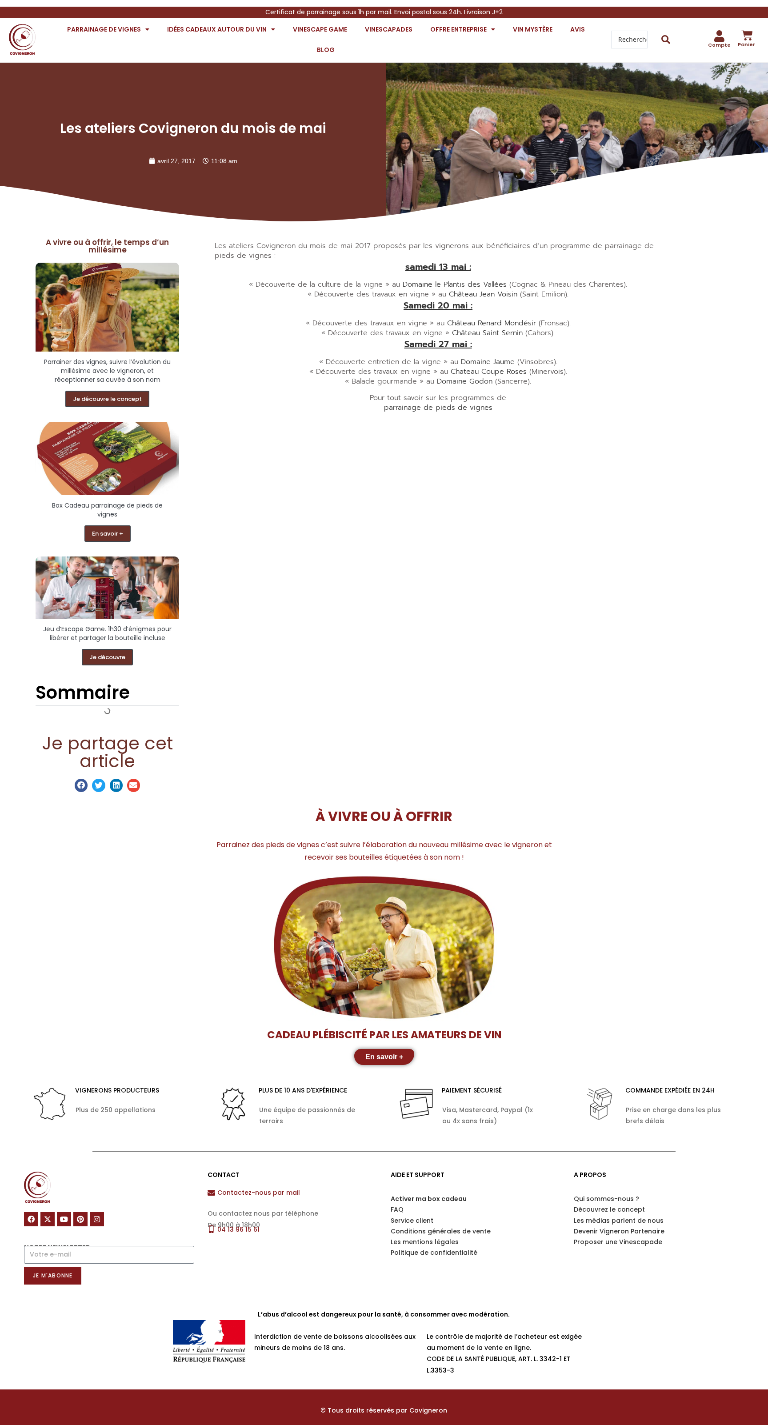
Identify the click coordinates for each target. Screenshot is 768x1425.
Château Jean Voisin (484, 294)
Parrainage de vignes (104, 29)
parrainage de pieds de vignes (438, 407)
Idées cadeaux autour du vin (217, 29)
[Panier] (747, 35)
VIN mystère (532, 29)
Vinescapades (388, 29)
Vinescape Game (320, 29)
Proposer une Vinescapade (618, 1241)
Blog (326, 49)
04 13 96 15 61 (238, 1229)
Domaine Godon (464, 381)
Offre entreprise (458, 29)
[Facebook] (31, 1219)
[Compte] (719, 36)
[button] (81, 785)
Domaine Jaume (488, 361)
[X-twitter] (47, 1219)
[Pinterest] (80, 1219)
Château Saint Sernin (487, 333)
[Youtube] (64, 1219)
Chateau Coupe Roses (489, 371)
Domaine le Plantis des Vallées (456, 284)
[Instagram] (97, 1219)
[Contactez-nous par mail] (211, 1193)
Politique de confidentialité (434, 1252)
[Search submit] (666, 39)
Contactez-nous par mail (258, 1192)
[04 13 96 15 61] (211, 1229)
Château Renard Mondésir (491, 323)
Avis (577, 29)
